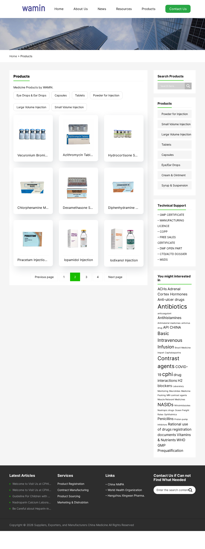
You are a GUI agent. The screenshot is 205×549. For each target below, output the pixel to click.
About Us (80, 9)
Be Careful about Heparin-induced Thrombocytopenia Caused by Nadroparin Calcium (31, 508)
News (102, 9)
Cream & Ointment (174, 175)
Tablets (80, 95)
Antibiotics (172, 306)
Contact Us (178, 9)
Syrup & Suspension (175, 185)
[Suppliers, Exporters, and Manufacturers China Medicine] (29, 9)
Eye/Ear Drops (171, 165)
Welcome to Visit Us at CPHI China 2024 (31, 490)
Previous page (44, 277)
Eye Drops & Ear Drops (31, 95)
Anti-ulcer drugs (171, 299)
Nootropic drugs (166, 410)
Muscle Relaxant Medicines (171, 399)
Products (148, 9)
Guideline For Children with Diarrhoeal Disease (31, 496)
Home (58, 9)
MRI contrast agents (177, 395)
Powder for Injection (106, 95)
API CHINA (172, 327)
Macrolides (174, 391)
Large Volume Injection (31, 107)
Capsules (61, 95)
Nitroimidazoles (182, 405)
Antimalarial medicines (169, 323)
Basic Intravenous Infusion (170, 340)
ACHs (162, 289)
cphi (167, 374)
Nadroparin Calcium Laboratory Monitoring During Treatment (31, 502)
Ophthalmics (170, 414)
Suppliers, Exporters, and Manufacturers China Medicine (71, 525)
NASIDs (166, 404)
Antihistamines (169, 318)
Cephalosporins (173, 352)
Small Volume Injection (69, 107)
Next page (115, 277)
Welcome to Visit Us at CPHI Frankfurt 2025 (31, 483)
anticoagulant (164, 313)
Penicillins (166, 419)
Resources (124, 9)
